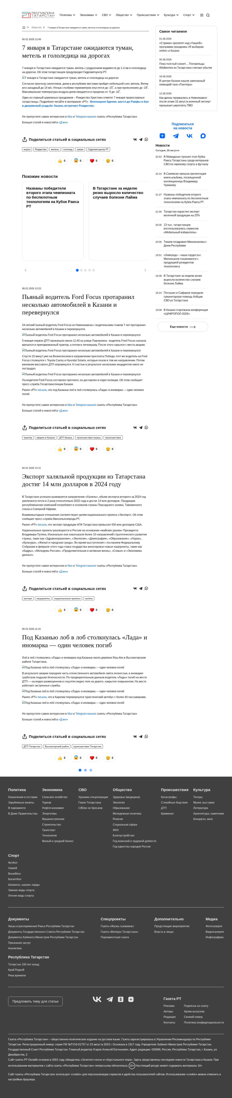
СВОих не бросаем (90, 808)
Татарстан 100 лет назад (23, 964)
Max (70, 116)
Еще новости (179, 326)
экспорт (28, 598)
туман (80, 149)
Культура (169, 15)
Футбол (12, 862)
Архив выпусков (194, 1011)
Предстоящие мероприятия (171, 926)
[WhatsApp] (146, 139)
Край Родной (16, 969)
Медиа (212, 919)
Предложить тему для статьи (35, 1001)
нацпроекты (43, 598)
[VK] (97, 1000)
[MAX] (203, 135)
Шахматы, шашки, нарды (24, 884)
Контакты (169, 1022)
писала (42, 389)
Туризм (46, 802)
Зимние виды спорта (21, 890)
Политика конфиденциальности (204, 1022)
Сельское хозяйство (54, 797)
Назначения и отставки (22, 797)
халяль (89, 598)
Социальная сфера (125, 824)
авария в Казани (46, 437)
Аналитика (15, 948)
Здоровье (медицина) (126, 797)
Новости (163, 145)
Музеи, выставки (203, 802)
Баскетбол (14, 879)
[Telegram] (140, 139)
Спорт (187, 15)
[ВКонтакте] (135, 139)
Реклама (169, 1005)
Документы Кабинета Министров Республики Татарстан (43, 937)
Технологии (49, 835)
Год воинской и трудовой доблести (134, 841)
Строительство (51, 824)
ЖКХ (116, 830)
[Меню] (202, 15)
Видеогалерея (215, 931)
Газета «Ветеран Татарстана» (119, 931)
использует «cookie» (69, 1074)
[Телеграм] (176, 135)
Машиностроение (53, 819)
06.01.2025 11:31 (31, 629)
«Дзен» (63, 122)
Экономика (87, 15)
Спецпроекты (113, 919)
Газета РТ (172, 999)
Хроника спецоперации (93, 797)
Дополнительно (169, 919)
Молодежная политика (127, 813)
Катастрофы (169, 797)
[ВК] (189, 135)
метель (55, 149)
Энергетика (49, 813)
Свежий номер (193, 1016)
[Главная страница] (38, 15)
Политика (66, 15)
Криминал (167, 813)
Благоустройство (123, 835)
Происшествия (146, 15)
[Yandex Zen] (131, 1000)
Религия (118, 819)
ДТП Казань (65, 437)
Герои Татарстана (89, 802)
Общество (122, 15)
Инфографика (215, 937)
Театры (198, 797)
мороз (27, 149)
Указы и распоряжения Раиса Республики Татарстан (41, 926)
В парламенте (17, 808)
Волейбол (14, 873)
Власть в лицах (164, 931)
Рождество (41, 149)
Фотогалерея (214, 926)
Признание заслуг (19, 942)
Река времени (17, 975)
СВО (105, 15)
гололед (67, 149)
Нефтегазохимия (53, 808)
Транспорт (48, 830)
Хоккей (12, 868)
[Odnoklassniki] (120, 1000)
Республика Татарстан (28, 957)
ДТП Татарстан (32, 746)
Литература (200, 808)
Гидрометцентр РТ (98, 149)
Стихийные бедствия (174, 802)
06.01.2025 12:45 (31, 39)
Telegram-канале (85, 116)
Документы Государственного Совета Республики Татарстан (46, 931)
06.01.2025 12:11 (31, 468)
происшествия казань (89, 437)
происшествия (113, 437)
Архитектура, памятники (208, 813)
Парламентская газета (115, 937)
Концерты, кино (203, 819)
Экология (119, 802)
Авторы (168, 1011)
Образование (121, 808)
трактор (28, 437)
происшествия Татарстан (87, 746)
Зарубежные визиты (21, 802)
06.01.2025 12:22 (31, 288)
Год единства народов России (132, 846)
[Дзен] (162, 135)
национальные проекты (67, 598)
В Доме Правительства (22, 813)
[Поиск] (208, 15)
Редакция (170, 1016)
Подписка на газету (196, 1005)
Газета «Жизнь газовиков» (117, 926)
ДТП (164, 808)
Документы (18, 919)
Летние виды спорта (21, 895)
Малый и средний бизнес (58, 841)
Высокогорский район (57, 746)
